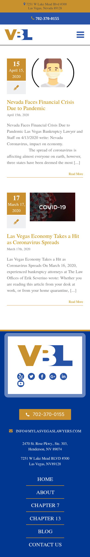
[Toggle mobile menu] (81, 34)
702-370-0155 (46, 18)
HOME (45, 478)
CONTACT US (45, 544)
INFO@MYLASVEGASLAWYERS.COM (48, 430)
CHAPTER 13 (45, 518)
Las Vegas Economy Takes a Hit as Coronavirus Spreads (43, 239)
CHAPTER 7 (45, 505)
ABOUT (45, 492)
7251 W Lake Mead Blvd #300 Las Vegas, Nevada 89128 (46, 6)
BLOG (45, 531)
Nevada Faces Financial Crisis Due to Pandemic (40, 105)
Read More (76, 174)
